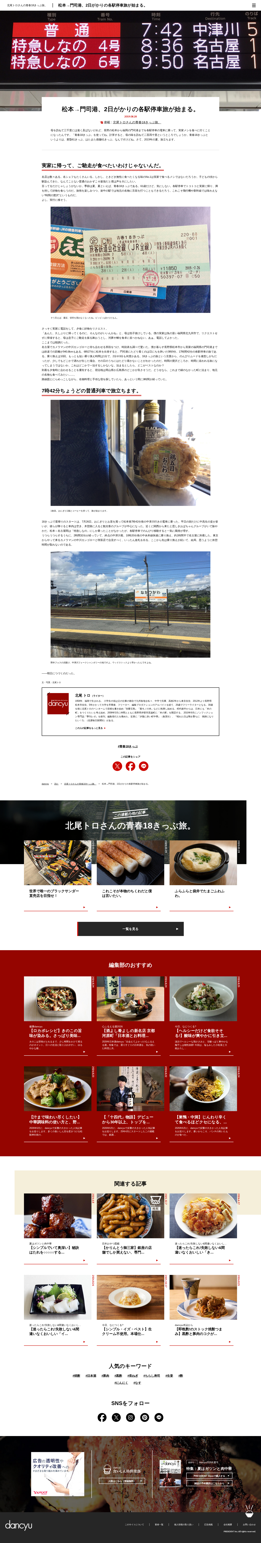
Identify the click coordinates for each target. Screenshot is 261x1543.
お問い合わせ (249, 1524)
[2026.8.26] (57, 1297)
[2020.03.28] (203, 862)
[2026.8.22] (130, 1088)
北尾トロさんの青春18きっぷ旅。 (137, 122)
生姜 (169, 1375)
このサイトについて (134, 1524)
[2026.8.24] (57, 998)
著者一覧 (159, 1524)
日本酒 (91, 1375)
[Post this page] (117, 766)
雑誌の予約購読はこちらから (209, 1483)
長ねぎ (132, 1375)
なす (137, 1383)
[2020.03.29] (130, 862)
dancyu (45, 784)
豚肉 (105, 1375)
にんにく (121, 1383)
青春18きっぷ (128, 746)
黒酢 (118, 1375)
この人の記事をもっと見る (89, 728)
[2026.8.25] (203, 998)
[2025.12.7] (130, 1215)
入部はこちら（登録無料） (122, 1481)
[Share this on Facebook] (130, 766)
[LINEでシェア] (143, 766)
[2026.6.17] (203, 1215)
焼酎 (76, 1375)
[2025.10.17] (130, 1297)
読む (56, 784)
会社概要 (228, 1524)
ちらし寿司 (151, 1375)
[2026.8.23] (57, 1088)
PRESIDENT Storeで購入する (209, 1476)
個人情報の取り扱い (183, 1524)
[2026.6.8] (57, 1215)
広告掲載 (208, 1524)
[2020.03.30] (57, 862)
